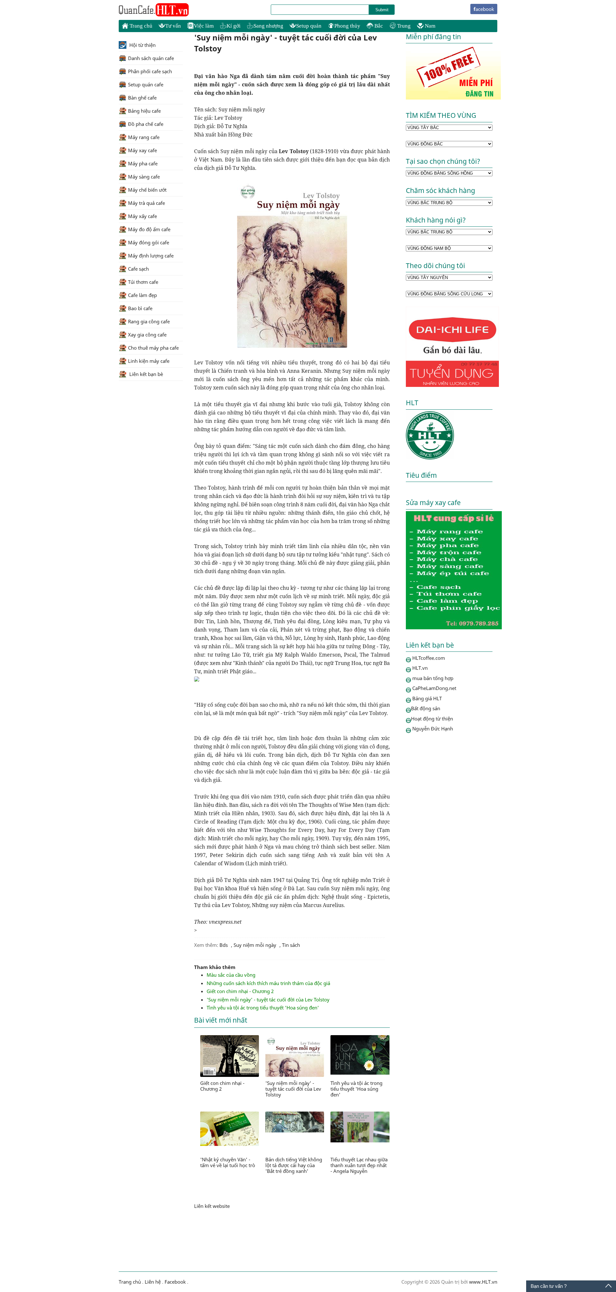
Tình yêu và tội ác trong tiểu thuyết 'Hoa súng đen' (263, 1007)
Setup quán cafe (145, 84)
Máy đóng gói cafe (148, 242)
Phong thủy (347, 26)
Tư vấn (173, 26)
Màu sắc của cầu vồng (231, 975)
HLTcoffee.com (154, 10)
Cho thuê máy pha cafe (153, 348)
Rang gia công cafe (149, 321)
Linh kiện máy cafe (148, 361)
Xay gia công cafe (147, 334)
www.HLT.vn (482, 1282)
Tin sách (291, 945)
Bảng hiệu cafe (144, 111)
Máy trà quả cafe (146, 203)
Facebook (175, 1282)
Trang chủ (140, 26)
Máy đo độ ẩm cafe (149, 229)
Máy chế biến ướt (147, 190)
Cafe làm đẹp (142, 295)
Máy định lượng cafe (151, 255)
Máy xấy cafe (142, 216)
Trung (403, 26)
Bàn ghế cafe (142, 97)
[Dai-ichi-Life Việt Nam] (452, 385)
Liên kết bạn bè (145, 374)
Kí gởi (234, 26)
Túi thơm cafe (143, 282)
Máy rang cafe (143, 137)
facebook (484, 9)
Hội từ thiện (142, 45)
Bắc (378, 26)
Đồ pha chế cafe (145, 124)
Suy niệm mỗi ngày (255, 945)
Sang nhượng (268, 26)
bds (223, 945)
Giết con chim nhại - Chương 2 (240, 991)
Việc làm (204, 26)
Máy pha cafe (143, 163)
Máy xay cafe (142, 150)
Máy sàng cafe (144, 176)
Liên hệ (153, 1282)
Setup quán (308, 26)
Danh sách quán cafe (151, 58)
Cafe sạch (138, 269)
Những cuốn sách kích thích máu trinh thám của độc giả (268, 983)
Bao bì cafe (140, 308)
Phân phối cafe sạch (150, 71)
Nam (429, 26)
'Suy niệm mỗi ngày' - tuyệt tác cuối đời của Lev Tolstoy (268, 999)
